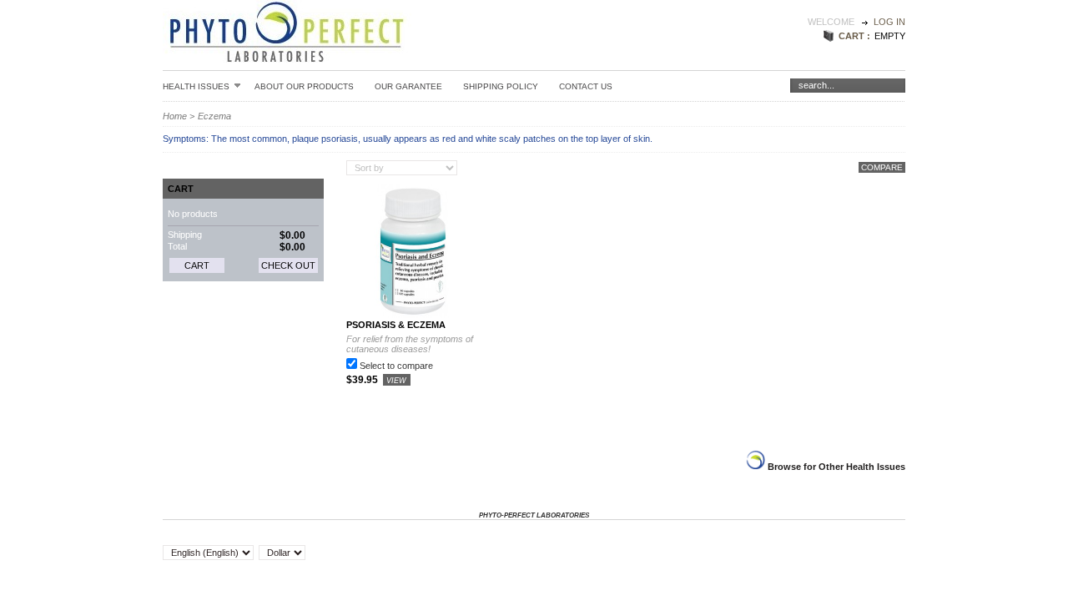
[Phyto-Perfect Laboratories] (287, 54)
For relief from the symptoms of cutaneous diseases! (409, 344)
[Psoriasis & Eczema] (413, 315)
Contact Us (585, 86)
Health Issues (196, 86)
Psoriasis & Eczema (396, 325)
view (396, 380)
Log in (889, 22)
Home (175, 116)
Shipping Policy (500, 86)
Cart (181, 189)
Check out (288, 265)
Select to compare (396, 366)
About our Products (304, 86)
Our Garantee (408, 86)
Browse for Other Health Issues (835, 467)
